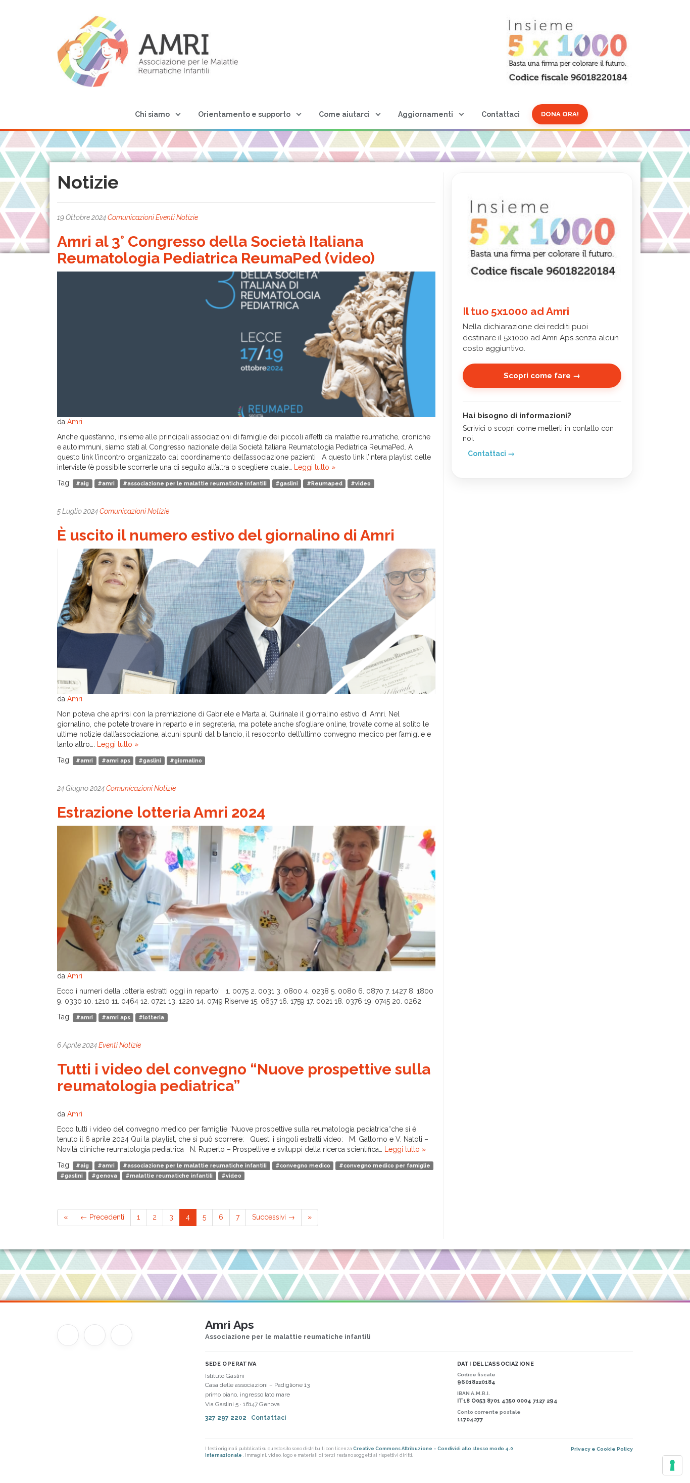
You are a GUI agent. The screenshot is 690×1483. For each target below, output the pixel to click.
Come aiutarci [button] (344, 114)
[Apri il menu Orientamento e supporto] (298, 114)
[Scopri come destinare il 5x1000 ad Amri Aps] (542, 236)
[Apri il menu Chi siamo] (178, 114)
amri (108, 483)
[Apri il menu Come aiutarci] (378, 114)
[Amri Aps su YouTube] (95, 1335)
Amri (74, 422)
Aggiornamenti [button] (425, 114)
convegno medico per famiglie (386, 1165)
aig (84, 483)
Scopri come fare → (542, 375)
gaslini (289, 483)
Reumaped (326, 483)
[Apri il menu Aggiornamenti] (461, 114)
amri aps (118, 760)
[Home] (113, 114)
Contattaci (500, 114)
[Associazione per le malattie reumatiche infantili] (150, 50)
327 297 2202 (226, 1417)
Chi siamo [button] (152, 114)
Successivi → (273, 1217)
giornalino (188, 760)
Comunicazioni (131, 217)
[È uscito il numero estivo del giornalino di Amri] (246, 621)
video (363, 483)
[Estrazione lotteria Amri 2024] (246, 898)
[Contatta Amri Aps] (121, 1335)
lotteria (153, 1017)
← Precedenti (102, 1217)
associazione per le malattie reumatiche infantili (197, 483)
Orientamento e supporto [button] (244, 114)
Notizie (187, 217)
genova (106, 1176)
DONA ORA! (560, 114)
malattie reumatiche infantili (171, 1176)
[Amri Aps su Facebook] (68, 1335)
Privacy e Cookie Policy (602, 1449)
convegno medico (305, 1165)
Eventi (165, 217)
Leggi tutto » (314, 467)
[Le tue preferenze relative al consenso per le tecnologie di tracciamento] (672, 1465)
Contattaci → (491, 454)
